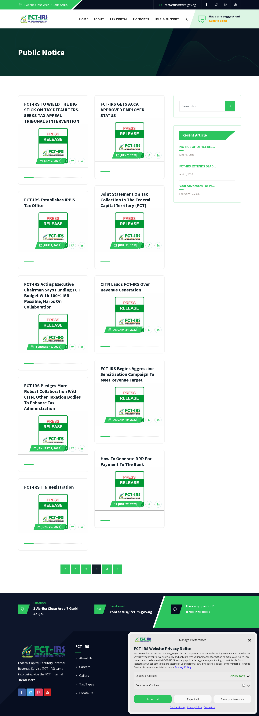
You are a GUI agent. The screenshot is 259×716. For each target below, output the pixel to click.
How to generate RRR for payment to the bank (126, 461)
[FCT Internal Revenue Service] (34, 19)
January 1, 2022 (49, 448)
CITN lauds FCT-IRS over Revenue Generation (125, 287)
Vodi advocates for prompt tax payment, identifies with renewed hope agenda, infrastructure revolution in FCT (197, 186)
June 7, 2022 (51, 245)
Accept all (153, 699)
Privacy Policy (194, 707)
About (99, 19)
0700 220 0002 (198, 611)
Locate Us (86, 693)
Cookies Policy (177, 707)
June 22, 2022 (127, 245)
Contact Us (209, 707)
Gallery (84, 676)
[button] (249, 640)
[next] (117, 569)
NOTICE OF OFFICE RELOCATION (197, 147)
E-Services (141, 19)
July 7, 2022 (52, 161)
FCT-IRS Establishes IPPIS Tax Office (49, 202)
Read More (27, 680)
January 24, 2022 (124, 329)
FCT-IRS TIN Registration (49, 487)
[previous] (65, 569)
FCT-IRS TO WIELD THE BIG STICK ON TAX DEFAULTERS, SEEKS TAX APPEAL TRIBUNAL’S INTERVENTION (51, 112)
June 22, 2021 (127, 504)
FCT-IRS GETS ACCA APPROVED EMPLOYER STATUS (122, 109)
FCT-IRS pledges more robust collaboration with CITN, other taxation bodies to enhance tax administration (52, 397)
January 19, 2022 (124, 420)
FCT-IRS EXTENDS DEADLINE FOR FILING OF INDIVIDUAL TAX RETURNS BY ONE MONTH (197, 166)
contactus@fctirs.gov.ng (180, 5)
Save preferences (232, 699)
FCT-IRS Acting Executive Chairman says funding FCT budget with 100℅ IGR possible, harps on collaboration (52, 295)
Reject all (193, 699)
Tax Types (86, 684)
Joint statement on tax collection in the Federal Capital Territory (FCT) (125, 199)
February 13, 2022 (47, 347)
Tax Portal (118, 19)
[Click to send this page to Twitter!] (72, 161)
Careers (84, 667)
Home (83, 19)
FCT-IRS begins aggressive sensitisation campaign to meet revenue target (127, 374)
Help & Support (167, 19)
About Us (86, 658)
